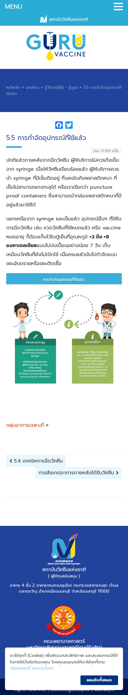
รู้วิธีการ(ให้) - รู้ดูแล (61, 87)
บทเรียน (32, 87)
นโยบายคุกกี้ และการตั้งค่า (31, 668)
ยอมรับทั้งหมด (99, 680)
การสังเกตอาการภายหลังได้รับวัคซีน (77, 472)
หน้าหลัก (13, 87)
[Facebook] (59, 126)
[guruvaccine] (64, 46)
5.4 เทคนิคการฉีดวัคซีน (37, 461)
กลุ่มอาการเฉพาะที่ (25, 425)
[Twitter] (69, 126)
